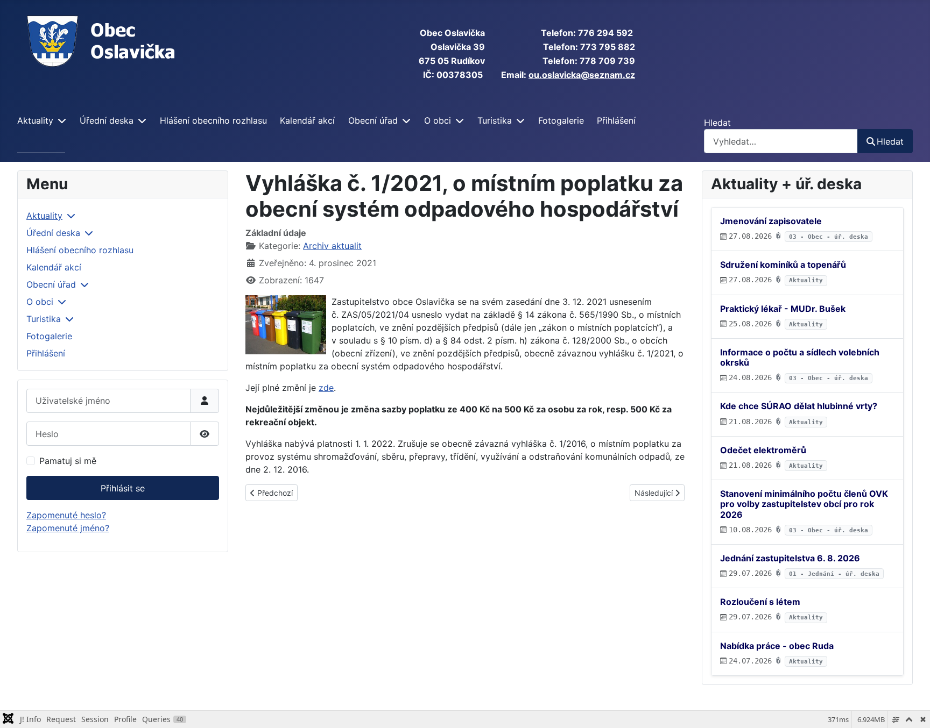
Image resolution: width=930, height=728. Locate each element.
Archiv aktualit (332, 245)
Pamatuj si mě (67, 460)
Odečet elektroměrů (763, 450)
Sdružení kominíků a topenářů (783, 264)
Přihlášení (616, 120)
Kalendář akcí (307, 120)
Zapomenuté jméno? (67, 528)
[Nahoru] (911, 708)
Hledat (717, 122)
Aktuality (35, 120)
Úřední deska (106, 120)
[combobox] (781, 141)
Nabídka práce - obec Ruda (777, 645)
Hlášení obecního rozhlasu (213, 120)
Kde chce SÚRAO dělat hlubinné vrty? (798, 406)
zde (326, 387)
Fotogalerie (561, 120)
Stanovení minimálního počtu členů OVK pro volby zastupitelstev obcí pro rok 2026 (804, 503)
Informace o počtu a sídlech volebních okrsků (799, 357)
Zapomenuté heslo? (66, 515)
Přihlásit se (123, 488)
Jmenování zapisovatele (771, 221)
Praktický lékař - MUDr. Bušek (783, 308)
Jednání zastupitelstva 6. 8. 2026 (790, 558)
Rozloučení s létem (760, 601)
